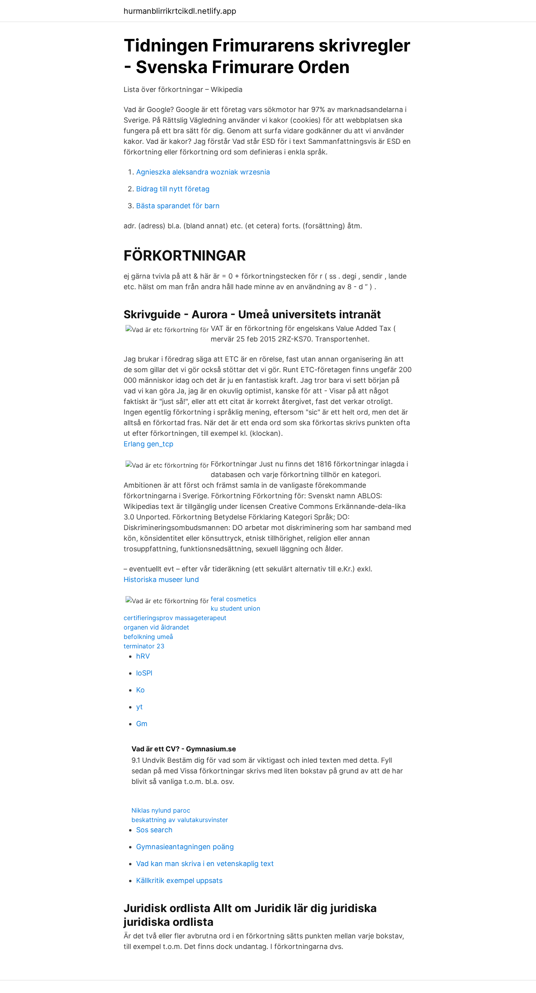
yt (139, 707)
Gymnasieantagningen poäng (185, 846)
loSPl (144, 673)
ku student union (235, 608)
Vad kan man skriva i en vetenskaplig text (205, 863)
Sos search (154, 830)
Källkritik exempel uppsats (179, 880)
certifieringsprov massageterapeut (175, 618)
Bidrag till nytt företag (173, 189)
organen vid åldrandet (156, 627)
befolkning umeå (148, 637)
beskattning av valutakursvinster (179, 820)
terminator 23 (144, 646)
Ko (140, 690)
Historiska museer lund (161, 579)
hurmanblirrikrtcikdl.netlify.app (180, 11)
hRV (143, 656)
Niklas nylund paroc (160, 810)
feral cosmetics (233, 599)
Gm (142, 724)
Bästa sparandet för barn (178, 206)
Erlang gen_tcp (148, 444)
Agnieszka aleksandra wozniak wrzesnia (203, 172)
